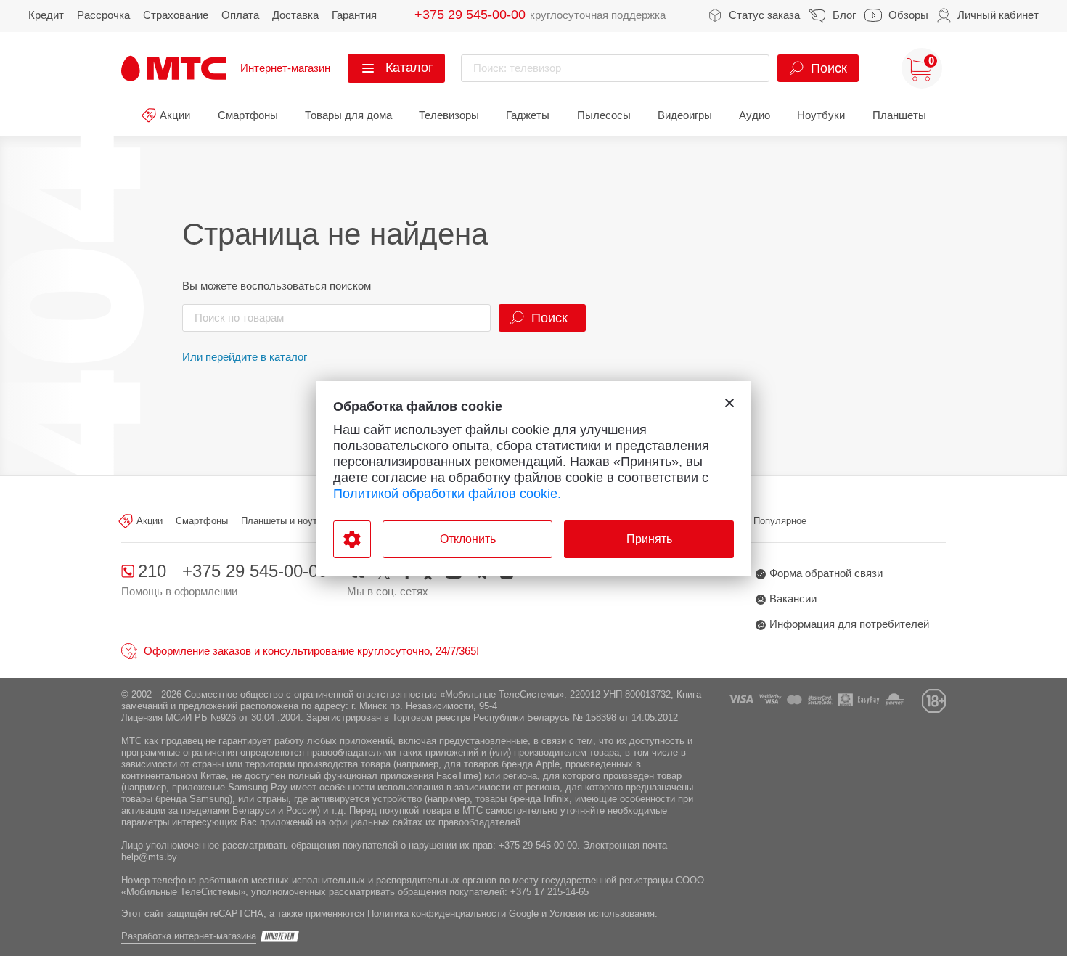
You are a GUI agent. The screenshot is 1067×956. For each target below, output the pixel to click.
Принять (649, 539)
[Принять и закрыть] (729, 402)
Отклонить (468, 539)
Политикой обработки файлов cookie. (447, 493)
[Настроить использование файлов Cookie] (352, 539)
